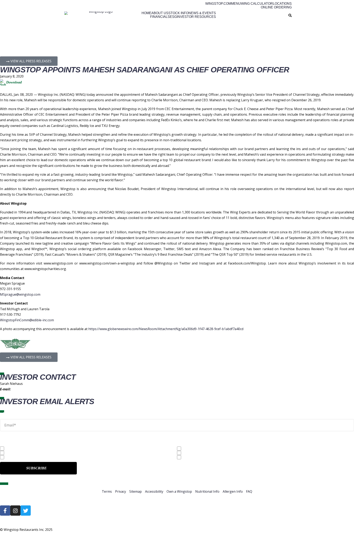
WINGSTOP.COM (218, 3)
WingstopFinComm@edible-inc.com (27, 320)
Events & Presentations (201, 457)
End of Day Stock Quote (24, 457)
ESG (173, 16)
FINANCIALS (160, 16)
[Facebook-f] (5, 510)
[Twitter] (25, 510)
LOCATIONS (282, 3)
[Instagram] (15, 510)
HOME (146, 13)
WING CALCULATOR (257, 3)
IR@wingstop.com (25, 389)
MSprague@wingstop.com (20, 294)
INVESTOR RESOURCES (196, 16)
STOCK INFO (178, 13)
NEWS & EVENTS (202, 13)
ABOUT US (159, 13)
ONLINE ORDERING (276, 7)
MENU (236, 3)
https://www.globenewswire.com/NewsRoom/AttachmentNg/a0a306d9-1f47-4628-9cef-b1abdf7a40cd (165, 329)
